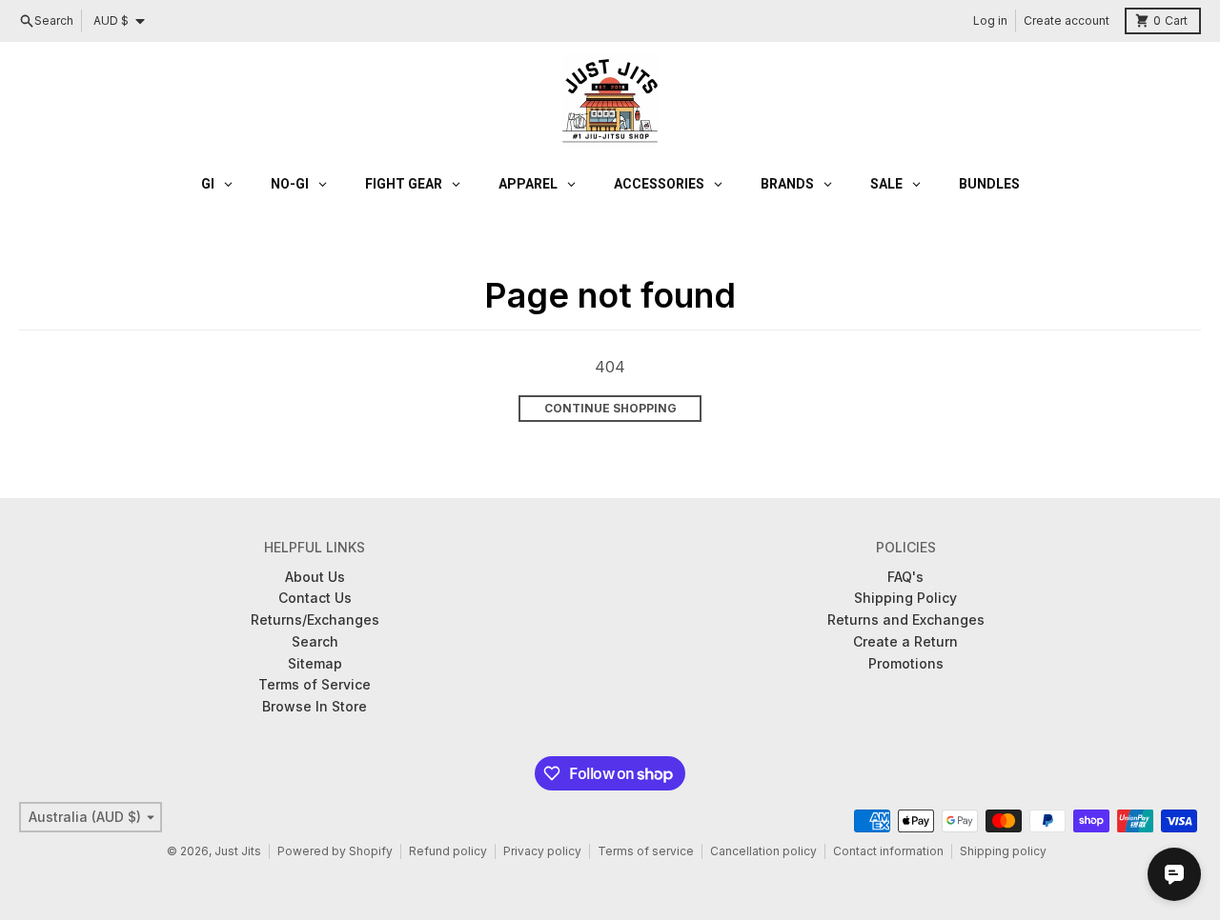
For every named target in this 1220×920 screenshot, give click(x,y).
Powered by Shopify (335, 851)
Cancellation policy (763, 851)
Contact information (888, 851)
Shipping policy (1003, 851)
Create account (1066, 20)
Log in (990, 20)
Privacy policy (542, 851)
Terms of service (646, 851)
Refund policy (448, 851)
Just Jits (237, 851)
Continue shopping (610, 408)
